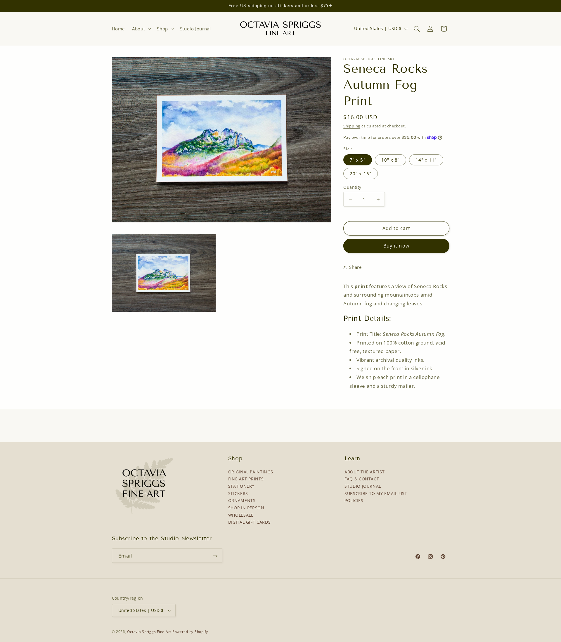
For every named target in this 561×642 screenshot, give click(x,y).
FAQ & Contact (361, 479)
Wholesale (241, 515)
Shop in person (246, 508)
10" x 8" (390, 160)
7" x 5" (357, 160)
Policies (353, 500)
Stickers (238, 493)
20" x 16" (360, 173)
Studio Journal (362, 486)
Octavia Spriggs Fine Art (149, 631)
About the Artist (364, 472)
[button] (141, 28)
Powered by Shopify (190, 631)
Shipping (351, 126)
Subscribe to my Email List (375, 493)
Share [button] (355, 267)
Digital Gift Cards (249, 522)
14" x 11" (426, 160)
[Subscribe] (215, 555)
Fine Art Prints (246, 479)
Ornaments (242, 500)
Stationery (241, 486)
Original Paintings (250, 472)
